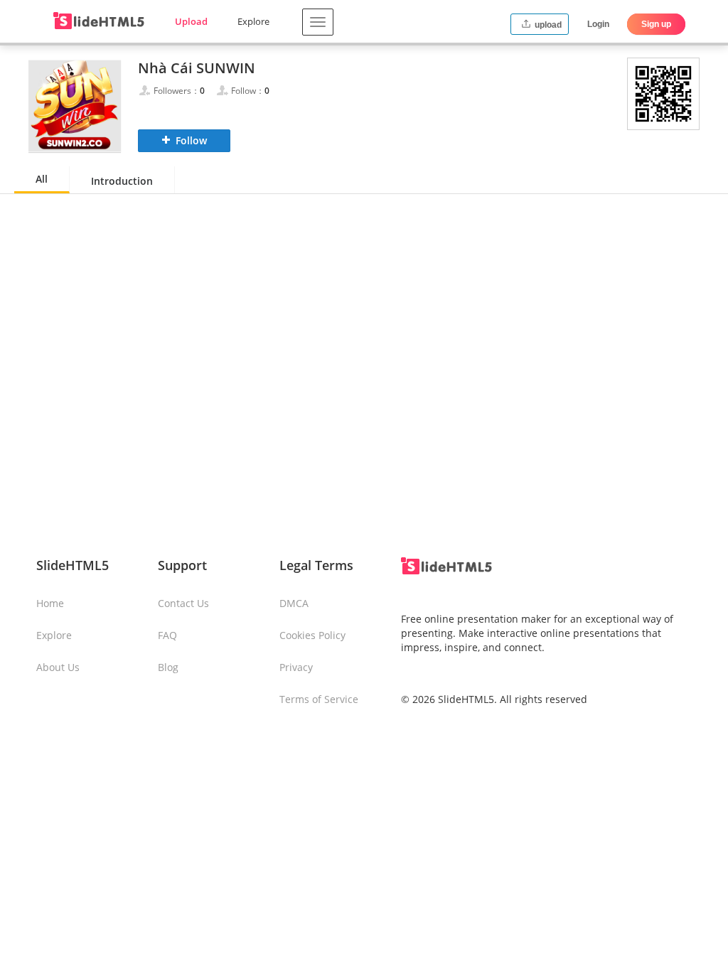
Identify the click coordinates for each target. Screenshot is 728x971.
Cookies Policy (312, 635)
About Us (58, 667)
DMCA (294, 603)
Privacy (296, 667)
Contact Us (183, 603)
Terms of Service (318, 699)
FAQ (167, 635)
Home (50, 603)
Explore (253, 21)
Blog (168, 667)
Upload (191, 21)
